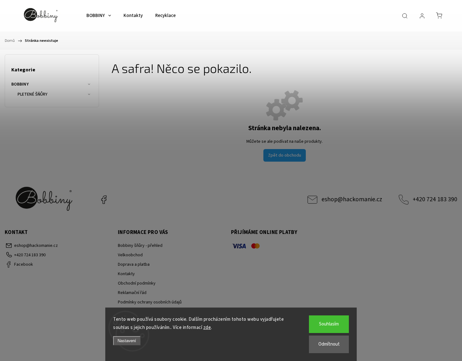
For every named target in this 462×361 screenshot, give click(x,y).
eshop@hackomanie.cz (352, 199)
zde (207, 327)
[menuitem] (98, 15)
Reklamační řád (132, 293)
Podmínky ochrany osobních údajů (150, 302)
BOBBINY (20, 84)
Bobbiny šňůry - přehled (140, 245)
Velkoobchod (130, 255)
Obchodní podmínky (137, 283)
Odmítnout (329, 344)
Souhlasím (329, 324)
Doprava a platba (134, 264)
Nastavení (127, 340)
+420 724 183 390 (435, 199)
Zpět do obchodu (284, 155)
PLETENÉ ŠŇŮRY (32, 94)
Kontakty (126, 274)
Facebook (103, 199)
